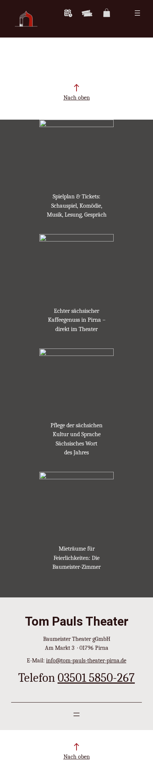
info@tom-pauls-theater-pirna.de (86, 660)
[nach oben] (76, 87)
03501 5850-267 (96, 678)
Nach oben (77, 97)
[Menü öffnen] (137, 13)
